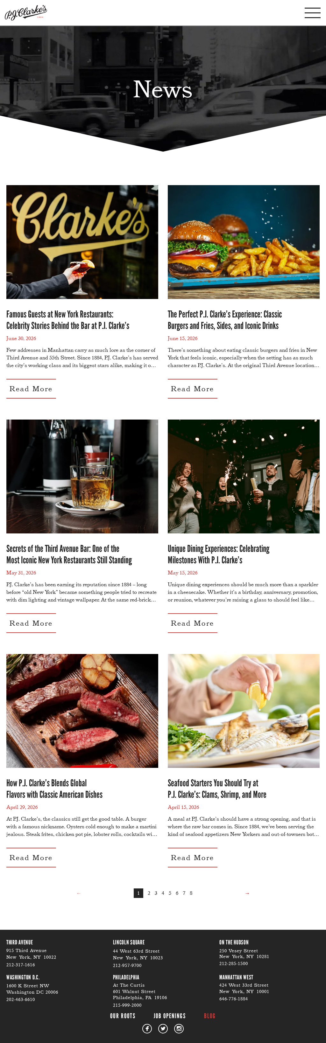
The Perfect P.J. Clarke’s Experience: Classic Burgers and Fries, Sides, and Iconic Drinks (225, 319)
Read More (31, 389)
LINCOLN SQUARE (129, 942)
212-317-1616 (20, 964)
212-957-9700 (127, 965)
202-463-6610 (20, 999)
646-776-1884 (233, 998)
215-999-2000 (127, 1005)
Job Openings (170, 1016)
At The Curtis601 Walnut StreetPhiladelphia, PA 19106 (140, 991)
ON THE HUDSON (234, 942)
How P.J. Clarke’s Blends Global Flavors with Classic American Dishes (54, 788)
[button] (312, 13)
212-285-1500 (233, 963)
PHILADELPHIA (126, 977)
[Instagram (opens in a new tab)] (179, 1028)
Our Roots (123, 1016)
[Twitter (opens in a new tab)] (163, 1028)
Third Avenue (19, 942)
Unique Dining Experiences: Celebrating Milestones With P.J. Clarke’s (218, 554)
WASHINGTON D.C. (23, 977)
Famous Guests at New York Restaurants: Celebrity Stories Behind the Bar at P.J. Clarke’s (67, 319)
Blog (210, 1016)
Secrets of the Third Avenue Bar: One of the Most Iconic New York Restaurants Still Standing (69, 554)
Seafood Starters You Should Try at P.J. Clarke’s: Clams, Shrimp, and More (217, 788)
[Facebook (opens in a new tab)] (147, 1028)
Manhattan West (236, 977)
